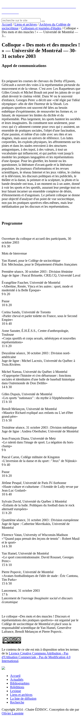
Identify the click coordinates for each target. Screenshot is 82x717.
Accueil (7, 24)
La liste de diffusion (23, 698)
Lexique (15, 691)
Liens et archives (26, 24)
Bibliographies (19, 683)
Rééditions (17, 687)
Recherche (17, 702)
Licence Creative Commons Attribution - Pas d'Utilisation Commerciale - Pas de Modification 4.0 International (36, 657)
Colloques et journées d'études (41, 28)
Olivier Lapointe (13, 713)
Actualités (16, 679)
